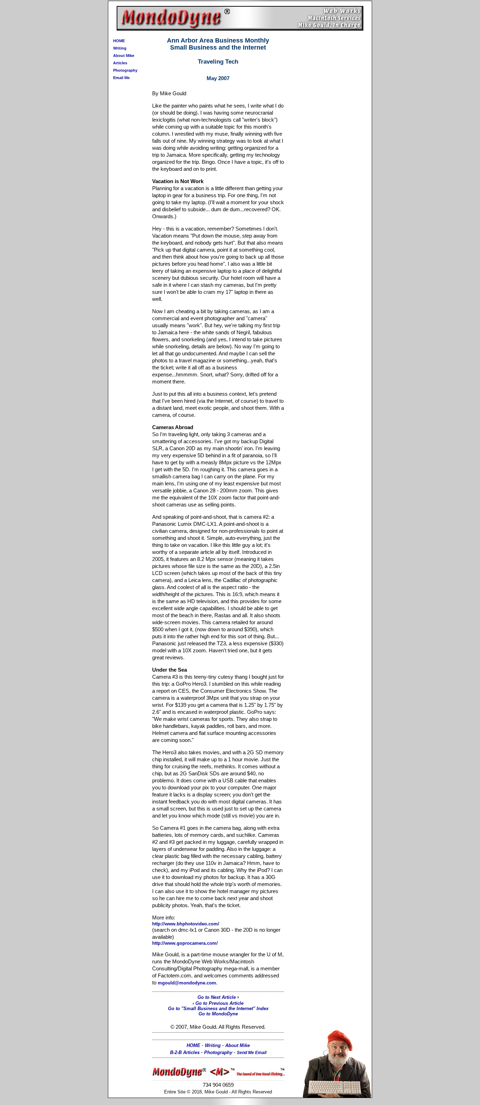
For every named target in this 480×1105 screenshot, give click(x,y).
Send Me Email (251, 1052)
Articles (120, 63)
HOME (119, 41)
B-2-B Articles (185, 1052)
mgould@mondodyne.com (187, 983)
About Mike (123, 55)
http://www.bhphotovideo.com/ (185, 923)
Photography (125, 70)
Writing (120, 48)
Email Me (121, 78)
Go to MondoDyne (218, 1013)
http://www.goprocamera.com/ (185, 943)
